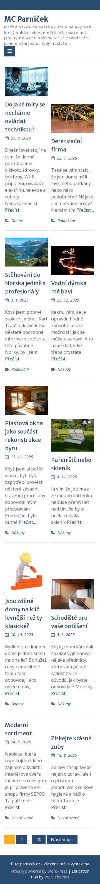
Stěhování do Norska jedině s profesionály (25, 283)
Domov (17, 703)
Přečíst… (13, 210)
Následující (62, 839)
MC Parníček (26, 19)
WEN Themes (56, 877)
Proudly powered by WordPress (39, 871)
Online (17, 220)
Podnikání (66, 220)
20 (38, 839)
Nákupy (64, 369)
